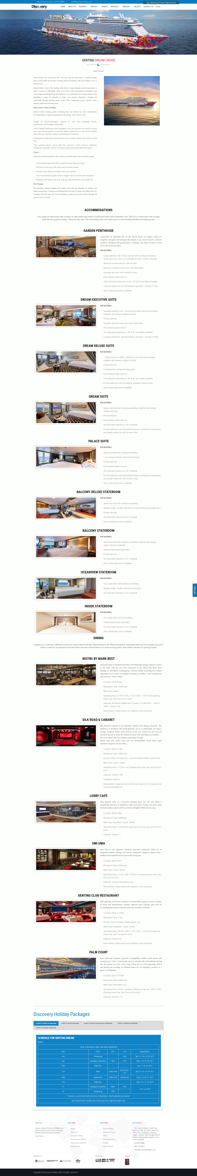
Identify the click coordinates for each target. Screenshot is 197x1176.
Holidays (83, 7)
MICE (105, 1136)
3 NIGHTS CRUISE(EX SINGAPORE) (127, 1023)
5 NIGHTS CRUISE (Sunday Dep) (46, 1023)
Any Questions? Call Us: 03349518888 (50, 2)
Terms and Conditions (78, 1143)
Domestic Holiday (77, 1136)
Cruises (104, 7)
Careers (126, 7)
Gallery (137, 7)
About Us (72, 7)
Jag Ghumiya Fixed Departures (161, 2)
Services (114, 7)
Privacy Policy (75, 1146)
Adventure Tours (109, 1132)
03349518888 (139, 1143)
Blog (158, 7)
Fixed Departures (109, 1139)
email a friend (98, 71)
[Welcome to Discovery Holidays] (33, 7)
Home (63, 7)
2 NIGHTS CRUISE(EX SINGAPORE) (46, 1028)
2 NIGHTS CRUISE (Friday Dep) (70, 1023)
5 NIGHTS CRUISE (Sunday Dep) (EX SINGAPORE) (98, 1023)
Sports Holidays (108, 1129)
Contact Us (148, 7)
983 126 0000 (139, 1146)
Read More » (39, 1136)
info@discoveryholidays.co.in (81, 2)
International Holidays (78, 1139)
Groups (94, 7)
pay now (195, 590)
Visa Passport (108, 1146)
